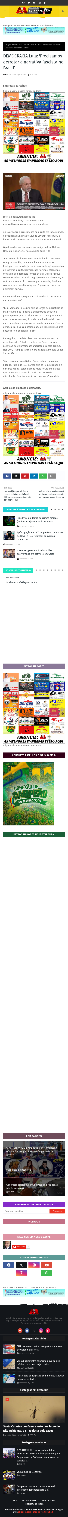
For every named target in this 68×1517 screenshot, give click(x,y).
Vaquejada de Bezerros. (18, 1169)
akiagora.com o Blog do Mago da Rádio (36, 1512)
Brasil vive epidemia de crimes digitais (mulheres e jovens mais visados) (37, 520)
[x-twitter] (21, 1265)
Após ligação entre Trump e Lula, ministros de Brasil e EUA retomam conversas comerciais (40, 536)
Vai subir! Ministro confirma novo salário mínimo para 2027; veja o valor (38, 1363)
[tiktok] (45, 3)
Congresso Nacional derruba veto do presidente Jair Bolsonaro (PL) (32, 1186)
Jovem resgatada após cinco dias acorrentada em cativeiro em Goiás (35, 552)
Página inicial (11, 45)
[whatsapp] (46, 1273)
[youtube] (34, 3)
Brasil (21, 45)
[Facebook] (34, 1273)
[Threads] (8, 1273)
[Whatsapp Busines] (59, 1273)
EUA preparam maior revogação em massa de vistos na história (39, 1348)
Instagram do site (30, 1501)
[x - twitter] (28, 3)
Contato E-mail (48, 1501)
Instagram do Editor (34, 1504)
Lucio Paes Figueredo (16, 74)
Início (15, 1501)
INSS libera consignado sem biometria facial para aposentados (40, 1377)
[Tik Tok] (59, 1265)
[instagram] (39, 3)
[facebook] (23, 3)
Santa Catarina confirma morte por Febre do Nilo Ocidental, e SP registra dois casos (31, 1428)
